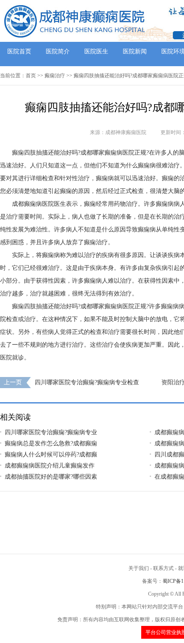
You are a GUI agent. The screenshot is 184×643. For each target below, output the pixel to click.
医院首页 (19, 51)
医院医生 (96, 51)
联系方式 (163, 568)
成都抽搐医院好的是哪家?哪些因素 (51, 476)
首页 (31, 76)
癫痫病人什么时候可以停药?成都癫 (51, 454)
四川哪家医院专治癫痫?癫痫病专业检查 (87, 382)
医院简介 (58, 51)
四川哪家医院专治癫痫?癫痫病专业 (51, 432)
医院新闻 (135, 51)
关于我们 (138, 568)
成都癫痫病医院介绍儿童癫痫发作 (50, 465)
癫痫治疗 (55, 76)
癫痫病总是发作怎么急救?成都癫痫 (51, 443)
